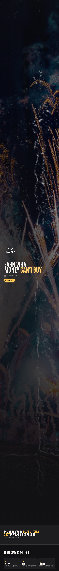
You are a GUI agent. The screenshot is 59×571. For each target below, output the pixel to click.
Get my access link (9, 280)
